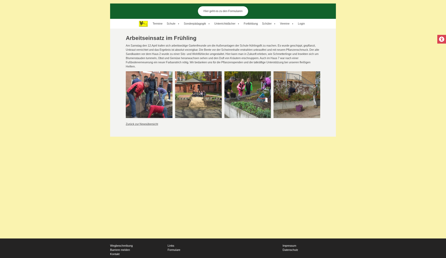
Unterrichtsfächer (224, 23)
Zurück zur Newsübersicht (142, 124)
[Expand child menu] (178, 23)
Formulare (174, 249)
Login (301, 23)
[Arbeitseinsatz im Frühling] (149, 94)
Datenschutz (290, 249)
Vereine (285, 23)
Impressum (289, 245)
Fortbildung (251, 23)
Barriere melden (120, 249)
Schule (171, 23)
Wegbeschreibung (121, 245)
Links (171, 245)
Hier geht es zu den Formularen (223, 11)
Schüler (267, 23)
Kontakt (115, 254)
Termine (158, 23)
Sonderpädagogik (195, 23)
